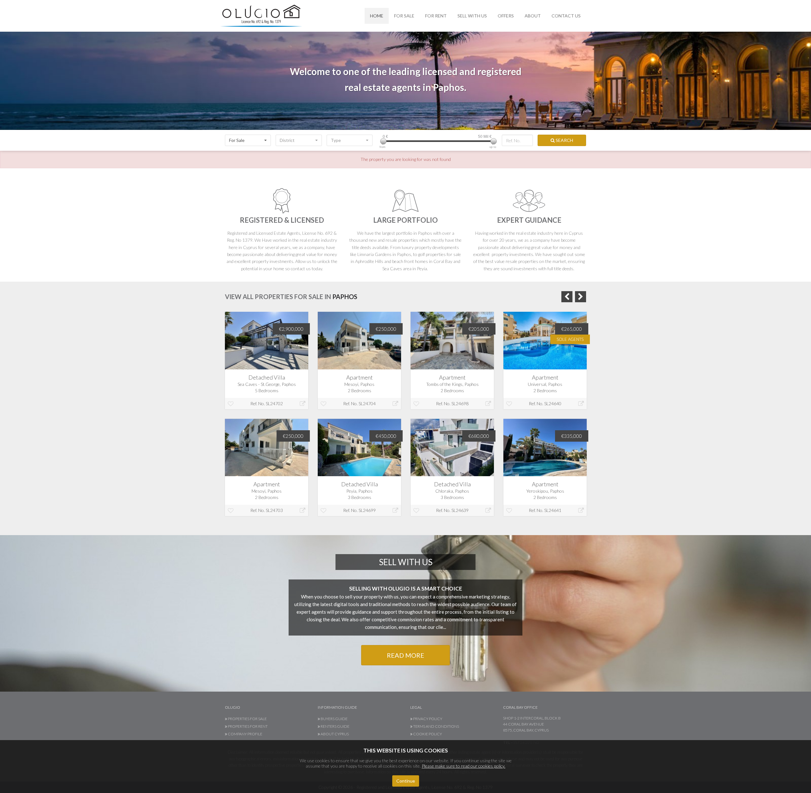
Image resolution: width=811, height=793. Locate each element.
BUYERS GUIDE (334, 718)
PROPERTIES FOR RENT (247, 726)
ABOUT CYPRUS (334, 734)
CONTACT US (566, 15)
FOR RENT (436, 15)
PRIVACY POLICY (427, 718)
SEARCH (564, 140)
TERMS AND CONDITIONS (435, 726)
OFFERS (506, 15)
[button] (248, 140)
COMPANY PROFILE (244, 734)
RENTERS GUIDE (334, 726)
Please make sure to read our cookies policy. (463, 766)
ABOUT (533, 15)
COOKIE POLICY (427, 734)
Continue (405, 780)
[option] (266, 419)
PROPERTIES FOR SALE (247, 718)
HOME (376, 15)
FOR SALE (404, 15)
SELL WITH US (472, 15)
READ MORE (405, 655)
